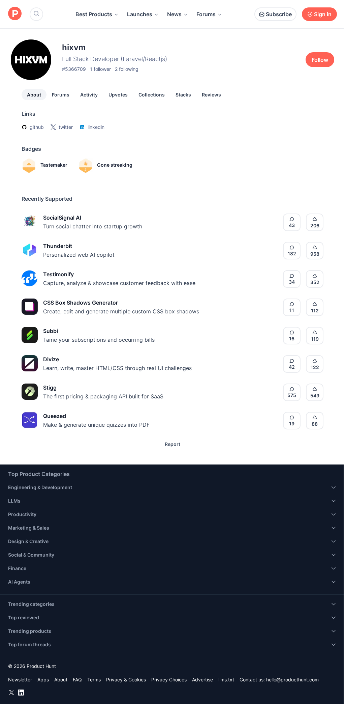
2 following (126, 69)
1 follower (100, 69)
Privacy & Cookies (126, 679)
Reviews (211, 94)
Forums (206, 14)
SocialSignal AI (62, 217)
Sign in (323, 14)
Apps (43, 679)
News (174, 14)
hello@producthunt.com (292, 679)
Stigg (50, 387)
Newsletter (20, 679)
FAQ (77, 679)
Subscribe (279, 14)
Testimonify (58, 274)
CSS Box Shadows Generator (80, 302)
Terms (94, 679)
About (34, 94)
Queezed (54, 416)
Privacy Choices (169, 679)
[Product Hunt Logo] (15, 14)
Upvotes (118, 94)
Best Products (93, 14)
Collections (151, 94)
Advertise (202, 679)
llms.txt (226, 679)
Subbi (50, 331)
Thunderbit (57, 246)
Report (172, 444)
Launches (139, 14)
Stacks (183, 94)
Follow (320, 59)
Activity (89, 94)
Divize (51, 359)
